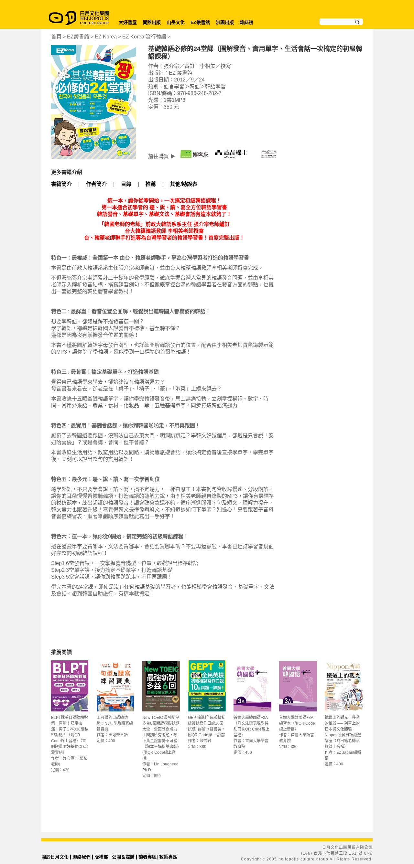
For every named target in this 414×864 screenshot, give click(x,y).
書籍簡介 (61, 184)
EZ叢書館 (200, 22)
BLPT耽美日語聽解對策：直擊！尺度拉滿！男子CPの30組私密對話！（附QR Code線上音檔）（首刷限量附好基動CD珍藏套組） (69, 735)
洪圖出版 (225, 22)
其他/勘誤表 (183, 184)
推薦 (151, 184)
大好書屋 (128, 22)
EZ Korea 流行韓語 (144, 36)
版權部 (101, 856)
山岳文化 (176, 22)
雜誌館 (246, 22)
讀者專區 (147, 856)
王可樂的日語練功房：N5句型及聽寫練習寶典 (115, 723)
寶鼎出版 (152, 22)
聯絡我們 (81, 856)
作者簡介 (96, 184)
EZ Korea (106, 36)
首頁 (56, 36)
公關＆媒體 (123, 856)
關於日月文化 (55, 856)
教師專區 (168, 856)
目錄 (126, 184)
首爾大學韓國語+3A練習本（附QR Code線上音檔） (297, 723)
